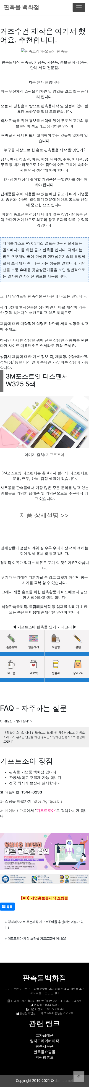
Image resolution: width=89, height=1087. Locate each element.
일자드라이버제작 (44, 1040)
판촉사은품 (44, 1046)
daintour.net (64, 1081)
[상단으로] (78, 1076)
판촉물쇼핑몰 (44, 1051)
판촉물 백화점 (21, 7)
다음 (23, 810)
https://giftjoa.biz (48, 801)
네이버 (10, 810)
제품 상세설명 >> (44, 515)
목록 (9, 907)
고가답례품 (44, 1035)
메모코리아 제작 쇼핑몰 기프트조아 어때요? (37, 938)
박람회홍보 (44, 1057)
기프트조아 (55, 454)
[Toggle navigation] (79, 7)
